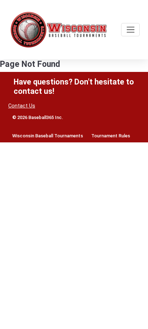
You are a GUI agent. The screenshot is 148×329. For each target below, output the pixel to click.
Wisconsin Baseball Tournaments (47, 135)
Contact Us (21, 106)
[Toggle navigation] (130, 29)
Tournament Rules (110, 135)
